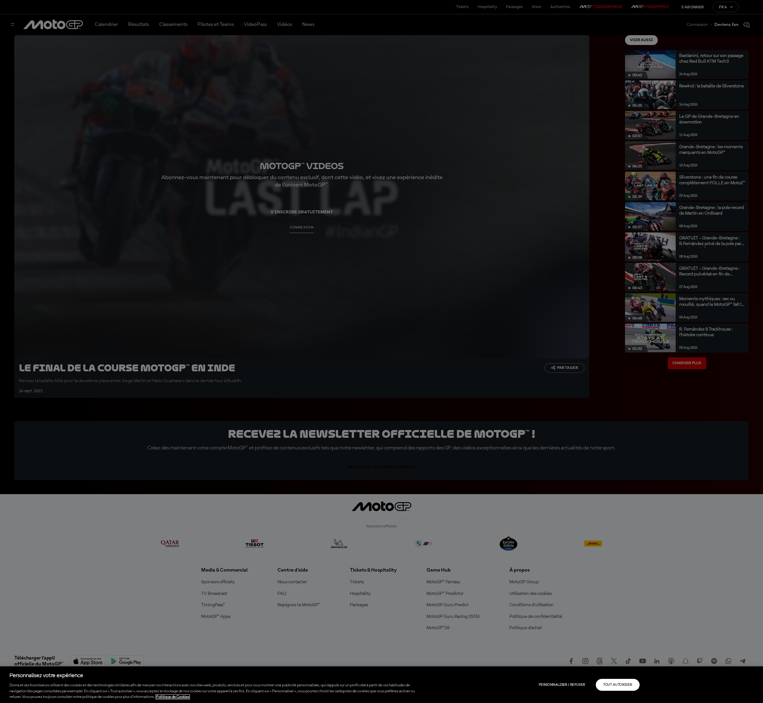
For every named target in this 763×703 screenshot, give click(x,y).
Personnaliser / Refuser (562, 685)
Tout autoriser (617, 685)
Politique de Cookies (172, 697)
